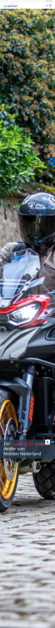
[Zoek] (46, 5)
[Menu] (49, 5)
